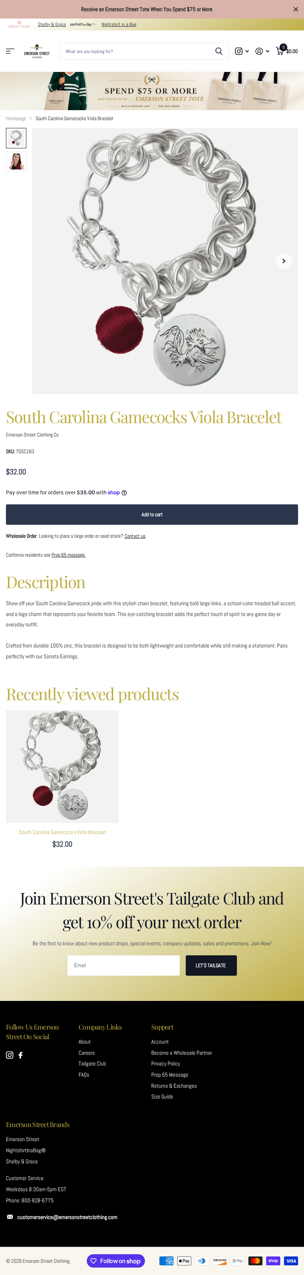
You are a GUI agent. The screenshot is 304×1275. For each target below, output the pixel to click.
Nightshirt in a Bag (119, 24)
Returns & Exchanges (174, 1086)
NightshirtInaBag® (26, 1150)
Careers (87, 1053)
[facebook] (21, 1055)
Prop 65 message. (69, 554)
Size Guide (162, 1096)
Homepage (16, 118)
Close (296, 9)
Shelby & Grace (52, 24)
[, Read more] (242, 51)
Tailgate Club (92, 1063)
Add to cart (152, 514)
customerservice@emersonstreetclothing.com (67, 1217)
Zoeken (219, 51)
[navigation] (16, 138)
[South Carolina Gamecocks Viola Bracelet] (62, 766)
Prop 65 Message (169, 1074)
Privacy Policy (165, 1063)
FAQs (84, 1074)
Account (160, 1041)
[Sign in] (262, 51)
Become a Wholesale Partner (181, 1053)
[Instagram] (9, 1055)
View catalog (10, 51)
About (85, 1041)
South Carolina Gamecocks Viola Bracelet (62, 832)
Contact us (135, 536)
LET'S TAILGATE (211, 965)
